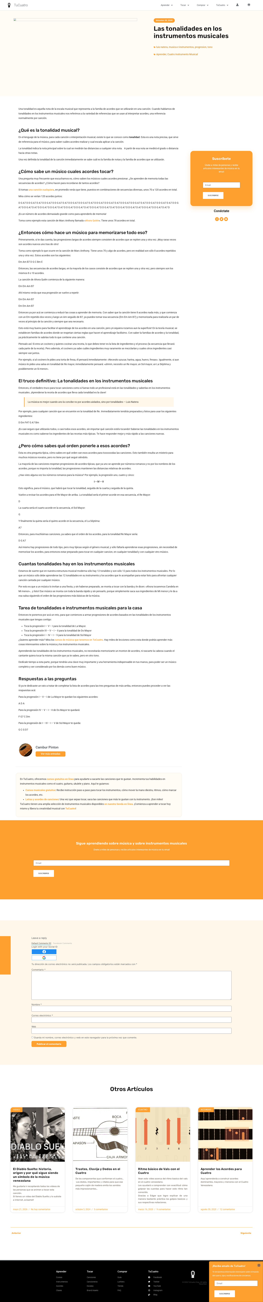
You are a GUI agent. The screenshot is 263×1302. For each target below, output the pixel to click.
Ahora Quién (92, 220)
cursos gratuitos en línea (60, 779)
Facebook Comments (62, 943)
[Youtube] (226, 219)
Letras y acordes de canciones (42, 799)
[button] (259, 1265)
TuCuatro (21, 5)
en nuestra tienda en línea (118, 804)
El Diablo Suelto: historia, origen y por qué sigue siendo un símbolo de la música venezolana (35, 1174)
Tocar (183, 5)
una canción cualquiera (41, 189)
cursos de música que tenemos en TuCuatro (79, 639)
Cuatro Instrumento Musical (182, 54)
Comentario (38, 970)
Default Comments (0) (41, 943)
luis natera (162, 47)
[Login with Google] (44, 957)
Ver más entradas (50, 753)
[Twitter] (221, 219)
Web (34, 1026)
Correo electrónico (42, 1015)
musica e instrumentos (181, 47)
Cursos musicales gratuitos (40, 790)
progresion (200, 47)
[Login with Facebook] (44, 951)
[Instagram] (217, 219)
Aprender (165, 5)
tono (210, 47)
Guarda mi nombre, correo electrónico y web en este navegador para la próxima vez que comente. (85, 1037)
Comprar (201, 5)
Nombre (37, 1004)
